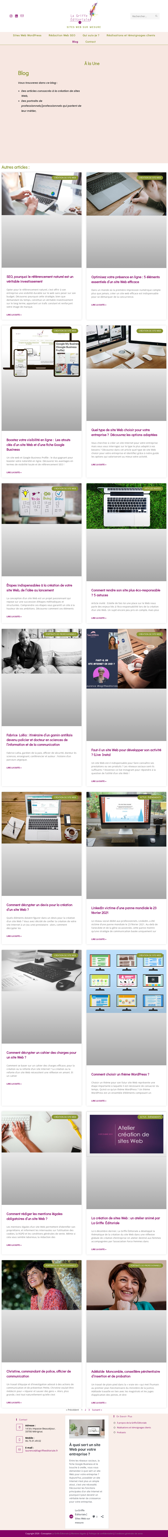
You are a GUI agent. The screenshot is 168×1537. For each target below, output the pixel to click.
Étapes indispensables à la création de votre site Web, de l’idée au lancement (39, 587)
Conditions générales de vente (129, 1533)
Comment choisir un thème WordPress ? (120, 1074)
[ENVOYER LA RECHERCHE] (156, 16)
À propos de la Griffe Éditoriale (132, 1422)
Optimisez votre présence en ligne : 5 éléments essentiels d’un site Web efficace (125, 279)
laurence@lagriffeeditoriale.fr (41, 1450)
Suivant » (97, 1409)
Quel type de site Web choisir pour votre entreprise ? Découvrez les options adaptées (124, 432)
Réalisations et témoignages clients (134, 1427)
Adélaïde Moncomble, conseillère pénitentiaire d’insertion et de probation (125, 1373)
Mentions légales (79, 1533)
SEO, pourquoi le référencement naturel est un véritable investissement (40, 279)
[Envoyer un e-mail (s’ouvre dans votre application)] (22, 16)
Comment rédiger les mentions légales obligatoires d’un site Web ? (35, 1216)
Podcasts (121, 1432)
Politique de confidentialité (101, 1533)
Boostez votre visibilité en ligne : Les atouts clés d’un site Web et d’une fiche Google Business (38, 444)
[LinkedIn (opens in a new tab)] (16, 16)
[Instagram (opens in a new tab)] (11, 16)
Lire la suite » (14, 314)
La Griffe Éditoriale (60, 1533)
